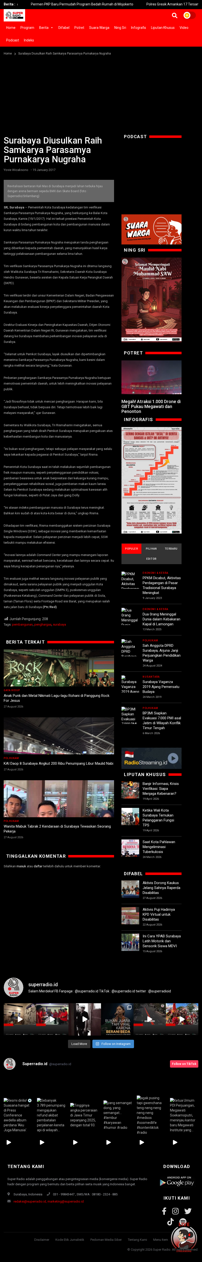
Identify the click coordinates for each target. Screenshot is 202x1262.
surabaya (59, 624)
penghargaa (42, 624)
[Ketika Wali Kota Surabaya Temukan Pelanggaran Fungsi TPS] (130, 817)
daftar (38, 866)
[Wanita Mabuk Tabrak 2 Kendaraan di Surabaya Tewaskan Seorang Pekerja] (59, 817)
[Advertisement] (101, 93)
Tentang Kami (137, 1240)
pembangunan (22, 624)
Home (11, 28)
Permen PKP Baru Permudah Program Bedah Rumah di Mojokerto (53, 4)
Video (184, 28)
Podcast (12, 40)
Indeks (29, 40)
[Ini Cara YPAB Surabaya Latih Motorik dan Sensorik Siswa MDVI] (130, 942)
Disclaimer (41, 1240)
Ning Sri (120, 28)
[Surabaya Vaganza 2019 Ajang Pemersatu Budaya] (130, 689)
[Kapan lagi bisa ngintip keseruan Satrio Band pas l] (84, 1019)
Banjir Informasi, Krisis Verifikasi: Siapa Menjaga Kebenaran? (161, 788)
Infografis (138, 28)
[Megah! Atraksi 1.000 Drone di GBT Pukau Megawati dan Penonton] (151, 377)
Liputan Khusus (163, 28)
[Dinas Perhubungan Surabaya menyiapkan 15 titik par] (182, 1019)
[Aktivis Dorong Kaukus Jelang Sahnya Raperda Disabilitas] (130, 889)
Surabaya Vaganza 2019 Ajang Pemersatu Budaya (161, 687)
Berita (44, 28)
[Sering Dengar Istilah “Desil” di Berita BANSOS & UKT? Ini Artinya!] (151, 480)
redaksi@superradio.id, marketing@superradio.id (49, 1201)
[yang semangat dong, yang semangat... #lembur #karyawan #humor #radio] (117, 1115)
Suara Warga (99, 28)
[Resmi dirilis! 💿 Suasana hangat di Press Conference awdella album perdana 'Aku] (18, 1115)
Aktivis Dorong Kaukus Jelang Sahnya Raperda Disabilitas (161, 888)
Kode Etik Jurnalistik (69, 1240)
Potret (79, 28)
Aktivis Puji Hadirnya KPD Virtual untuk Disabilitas (159, 914)
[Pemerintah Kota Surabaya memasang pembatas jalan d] (150, 1019)
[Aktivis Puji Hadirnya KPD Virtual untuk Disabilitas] (130, 916)
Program (27, 28)
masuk (21, 866)
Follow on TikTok (184, 1064)
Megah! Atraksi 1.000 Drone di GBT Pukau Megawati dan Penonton (151, 406)
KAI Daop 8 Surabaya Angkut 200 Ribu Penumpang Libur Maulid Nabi (58, 763)
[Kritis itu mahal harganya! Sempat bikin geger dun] (117, 1019)
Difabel (63, 28)
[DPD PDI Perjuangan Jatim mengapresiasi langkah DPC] (52, 1019)
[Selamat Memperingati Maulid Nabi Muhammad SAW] (151, 300)
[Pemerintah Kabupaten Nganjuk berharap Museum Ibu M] (20, 1019)
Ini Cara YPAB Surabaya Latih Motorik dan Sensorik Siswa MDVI (162, 941)
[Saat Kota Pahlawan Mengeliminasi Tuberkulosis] (130, 848)
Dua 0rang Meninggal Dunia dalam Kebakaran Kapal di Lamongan (161, 619)
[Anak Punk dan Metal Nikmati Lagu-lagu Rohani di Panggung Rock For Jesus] (59, 681)
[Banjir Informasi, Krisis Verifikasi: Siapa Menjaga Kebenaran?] (130, 790)
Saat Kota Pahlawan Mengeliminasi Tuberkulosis (159, 847)
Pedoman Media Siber (106, 1240)
